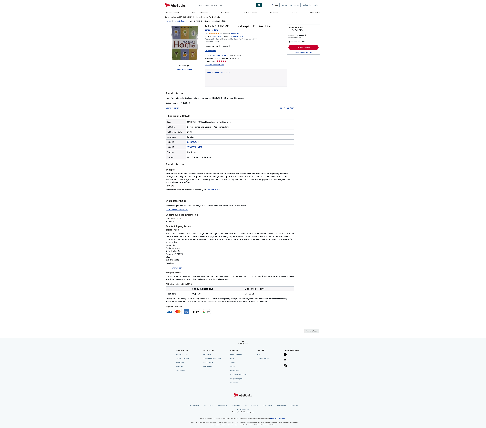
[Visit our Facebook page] (285, 355)
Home (168, 21)
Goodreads (235, 33)
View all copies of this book (218, 72)
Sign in (284, 5)
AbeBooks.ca (267, 406)
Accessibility (234, 383)
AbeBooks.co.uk (193, 406)
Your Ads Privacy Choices (238, 375)
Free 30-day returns (304, 52)
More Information (174, 268)
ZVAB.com (295, 406)
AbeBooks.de (208, 406)
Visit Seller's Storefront (177, 209)
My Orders (179, 366)
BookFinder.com (243, 411)
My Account (294, 5)
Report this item (286, 108)
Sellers (294, 13)
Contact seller (172, 108)
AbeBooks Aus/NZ (251, 406)
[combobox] (226, 5)
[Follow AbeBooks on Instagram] (285, 366)
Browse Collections (200, 13)
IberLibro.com (281, 406)
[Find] (259, 5)
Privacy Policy (234, 371)
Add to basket (303, 47)
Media (232, 358)
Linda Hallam (180, 21)
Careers (232, 362)
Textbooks (274, 13)
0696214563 (217, 36)
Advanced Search (172, 13)
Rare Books (225, 13)
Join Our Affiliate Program (212, 358)
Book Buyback (208, 362)
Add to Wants (311, 331)
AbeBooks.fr (222, 406)
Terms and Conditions (277, 418)
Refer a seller (207, 366)
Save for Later (210, 51)
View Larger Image (184, 69)
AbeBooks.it (235, 406)
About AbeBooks (236, 354)
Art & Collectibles (250, 13)
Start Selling (315, 13)
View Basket (180, 371)
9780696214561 (194, 147)
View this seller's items (214, 64)
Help (316, 5)
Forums (232, 366)
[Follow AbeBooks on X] (285, 360)
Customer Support (263, 358)
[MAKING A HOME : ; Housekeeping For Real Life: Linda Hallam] (184, 43)
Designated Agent (236, 379)
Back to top (243, 343)
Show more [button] (214, 189)
